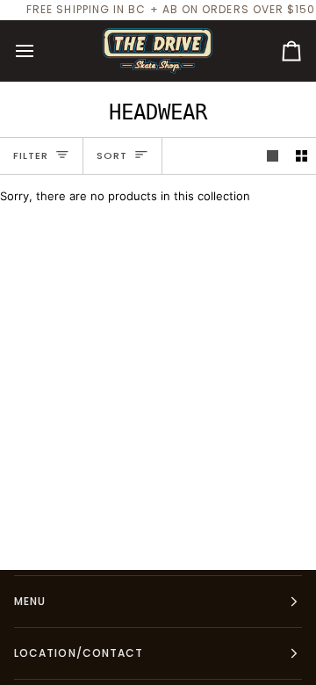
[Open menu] (40, 51)
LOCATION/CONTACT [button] (78, 652)
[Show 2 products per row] (301, 156)
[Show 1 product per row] (272, 156)
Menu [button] (30, 601)
